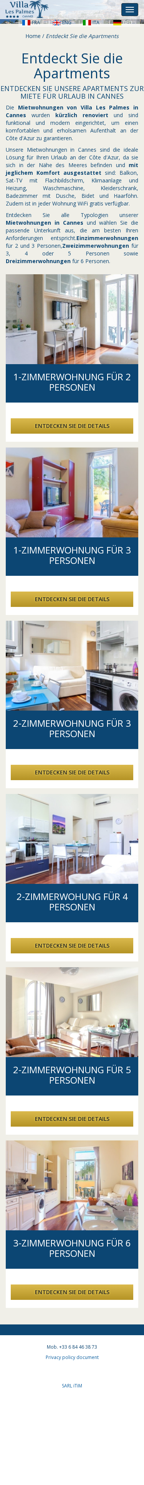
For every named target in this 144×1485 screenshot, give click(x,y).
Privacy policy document (72, 1357)
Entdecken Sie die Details (72, 425)
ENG (66, 22)
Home (33, 36)
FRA (36, 22)
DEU (127, 22)
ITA (96, 22)
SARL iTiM (72, 1385)
